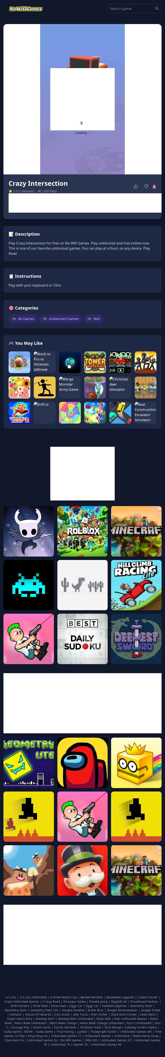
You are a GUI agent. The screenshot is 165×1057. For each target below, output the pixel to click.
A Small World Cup (64, 997)
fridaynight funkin (104, 1032)
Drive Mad (41, 1006)
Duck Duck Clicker (124, 1014)
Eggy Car (76, 1006)
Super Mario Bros (20, 1019)
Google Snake (150, 1010)
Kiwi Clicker (99, 1014)
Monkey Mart (45, 1019)
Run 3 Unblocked (139, 1023)
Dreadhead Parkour (144, 1001)
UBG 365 (91, 1040)
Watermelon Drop (146, 1036)
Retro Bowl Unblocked (31, 1023)
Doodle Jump (98, 1001)
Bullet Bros (96, 1010)
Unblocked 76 (60, 1044)
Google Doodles (73, 1010)
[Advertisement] (82, 95)
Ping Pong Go (38, 1036)
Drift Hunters (20, 1006)
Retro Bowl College (64, 1023)
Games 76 (80, 1044)
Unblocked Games (61, 318)
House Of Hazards (38, 1014)
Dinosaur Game (75, 1001)
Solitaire (16, 1014)
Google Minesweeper (122, 1010)
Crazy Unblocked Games (22, 1001)
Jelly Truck (81, 1014)
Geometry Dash (141, 1006)
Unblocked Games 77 (66, 1036)
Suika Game (13, 1032)
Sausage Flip (20, 1027)
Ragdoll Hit (119, 1001)
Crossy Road (51, 1001)
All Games (23, 318)
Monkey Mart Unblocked (76, 1019)
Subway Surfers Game (141, 1027)
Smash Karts (42, 1027)
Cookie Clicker (148, 997)
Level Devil (148, 1014)
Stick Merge (113, 1027)
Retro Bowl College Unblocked (102, 1023)
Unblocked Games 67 (116, 1040)
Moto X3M (104, 1019)
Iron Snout (63, 1014)
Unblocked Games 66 (106, 1044)
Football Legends (114, 1006)
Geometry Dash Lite (44, 1010)
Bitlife (29, 1032)
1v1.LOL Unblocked (34, 997)
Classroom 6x (14, 1040)
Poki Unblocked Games (131, 1019)
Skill (93, 318)
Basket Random (92, 997)
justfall (82, 1032)
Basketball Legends (120, 997)
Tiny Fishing (66, 1032)
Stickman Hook (91, 1027)
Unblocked (122, 1036)
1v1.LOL (11, 997)
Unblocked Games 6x (42, 1040)
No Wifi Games (71, 1040)
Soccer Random (65, 1027)
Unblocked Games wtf (136, 1032)
